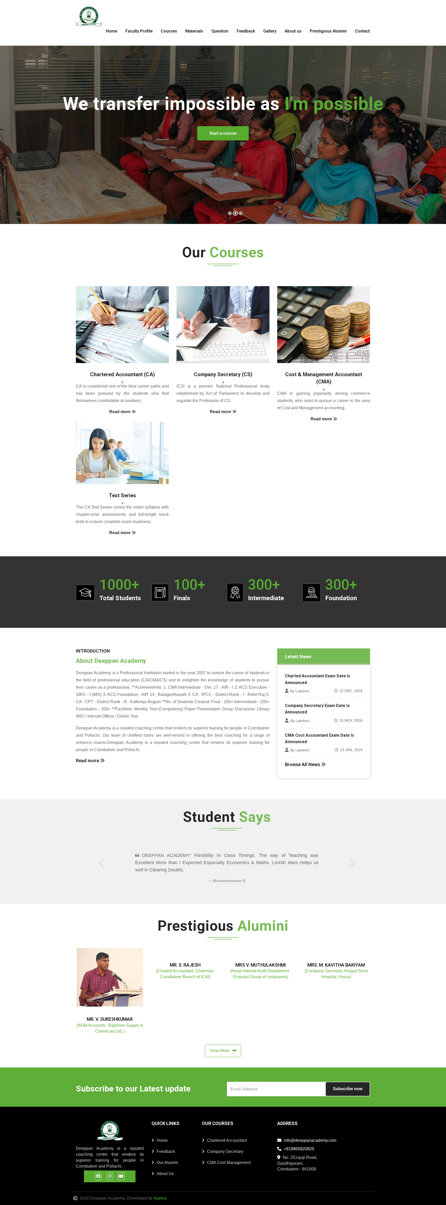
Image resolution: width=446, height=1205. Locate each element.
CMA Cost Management (229, 1155)
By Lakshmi (299, 691)
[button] (10, 135)
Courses (169, 31)
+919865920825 (299, 1141)
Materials (194, 31)
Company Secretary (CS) (223, 374)
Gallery (269, 31)
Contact (362, 31)
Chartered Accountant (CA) (122, 374)
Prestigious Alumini (328, 31)
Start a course (398, 162)
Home (111, 31)
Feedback (246, 31)
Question (219, 31)
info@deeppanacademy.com (310, 1133)
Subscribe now (347, 1081)
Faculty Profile (139, 31)
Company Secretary (225, 1144)
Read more (88, 760)
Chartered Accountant (227, 1133)
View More (219, 1043)
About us (293, 31)
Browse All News (303, 764)
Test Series (122, 495)
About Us (165, 1166)
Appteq (159, 1191)
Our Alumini (167, 1155)
